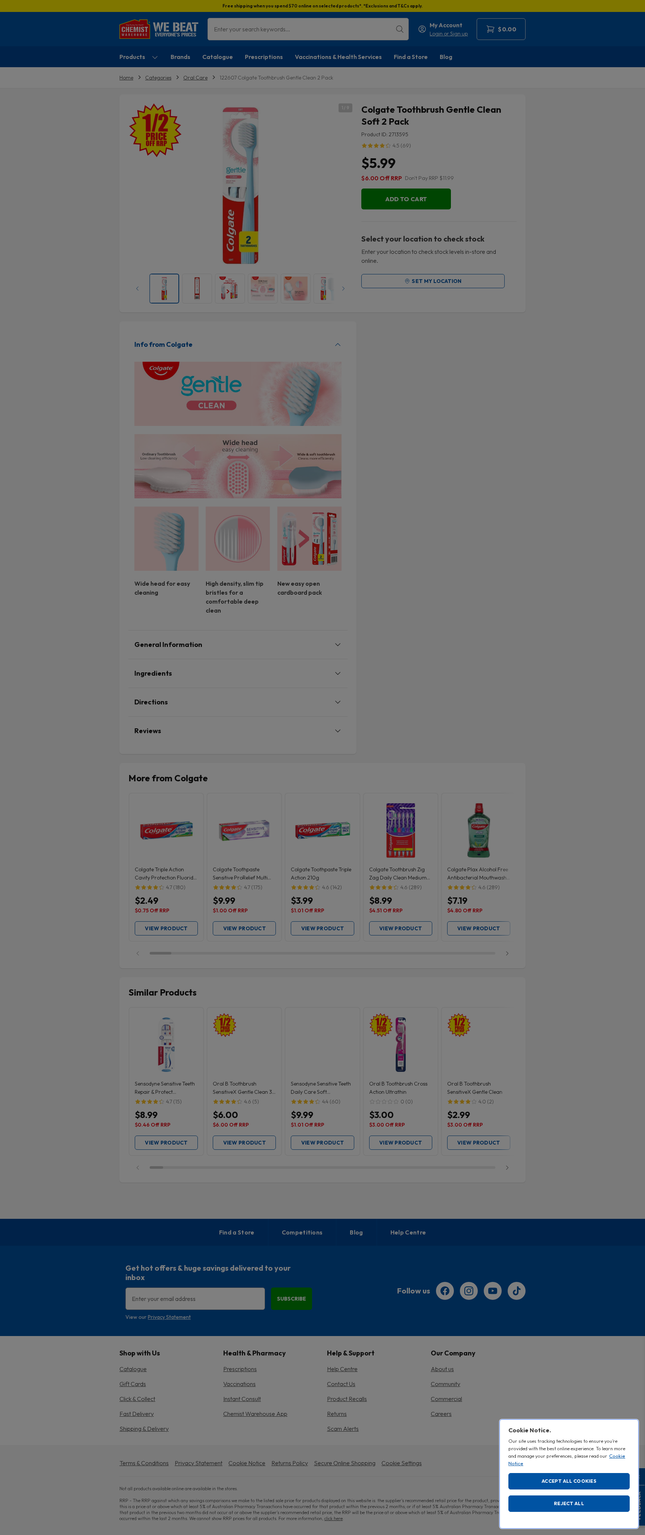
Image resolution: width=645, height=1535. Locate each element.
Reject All (569, 1503)
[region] (569, 1474)
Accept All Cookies (569, 1481)
